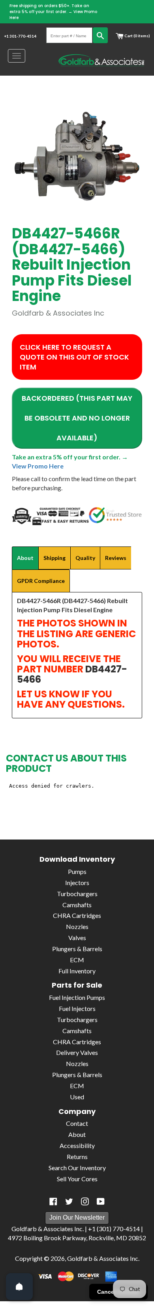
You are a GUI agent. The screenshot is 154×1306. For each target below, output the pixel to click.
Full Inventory (77, 971)
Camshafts (77, 904)
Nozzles (77, 926)
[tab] (25, 557)
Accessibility (77, 1145)
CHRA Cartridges (77, 915)
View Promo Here (38, 466)
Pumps (77, 871)
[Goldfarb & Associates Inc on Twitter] (69, 1201)
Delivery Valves (77, 1052)
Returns (77, 1156)
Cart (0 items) (137, 35)
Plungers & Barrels (77, 948)
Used (77, 1096)
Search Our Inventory (77, 1167)
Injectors (77, 882)
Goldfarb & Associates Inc (102, 1258)
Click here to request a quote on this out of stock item (74, 357)
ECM (77, 959)
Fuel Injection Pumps (77, 997)
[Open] (19, 1286)
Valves (77, 937)
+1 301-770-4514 (20, 36)
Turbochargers (77, 893)
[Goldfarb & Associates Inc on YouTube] (101, 1201)
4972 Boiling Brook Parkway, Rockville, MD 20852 (77, 1237)
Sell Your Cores (77, 1178)
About (77, 1134)
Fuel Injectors (77, 1008)
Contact (77, 1123)
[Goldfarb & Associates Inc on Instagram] (85, 1201)
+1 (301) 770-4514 (114, 1228)
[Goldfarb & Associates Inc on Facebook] (53, 1201)
